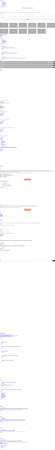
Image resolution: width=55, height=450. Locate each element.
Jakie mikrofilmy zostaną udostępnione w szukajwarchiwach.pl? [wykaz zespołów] (11, 346)
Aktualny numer (2, 241)
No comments (1, 115)
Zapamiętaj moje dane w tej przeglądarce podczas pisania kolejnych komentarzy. (8, 233)
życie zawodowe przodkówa (3, 144)
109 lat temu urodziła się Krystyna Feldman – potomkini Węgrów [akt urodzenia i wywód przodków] (9, 335)
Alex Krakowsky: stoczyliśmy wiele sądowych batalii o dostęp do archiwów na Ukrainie (11, 389)
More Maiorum (21, 206)
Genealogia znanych (4, 4)
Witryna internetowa (2, 232)
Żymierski (2, 140)
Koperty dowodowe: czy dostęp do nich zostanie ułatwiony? (8, 47)
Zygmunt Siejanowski (3, 142)
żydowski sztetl (2, 143)
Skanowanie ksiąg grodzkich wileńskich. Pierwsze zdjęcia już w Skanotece (7, 336)
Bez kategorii (2, 394)
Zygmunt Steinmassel (3, 141)
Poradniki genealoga (4, 1)
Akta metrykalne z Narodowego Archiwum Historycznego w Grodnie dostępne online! (12, 419)
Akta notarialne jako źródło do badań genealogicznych (7, 360)
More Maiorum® (1, 36)
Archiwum (2, 6)
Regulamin (2, 446)
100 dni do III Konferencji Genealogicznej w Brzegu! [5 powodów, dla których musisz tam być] (14, 408)
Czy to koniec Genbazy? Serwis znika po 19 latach (7, 430)
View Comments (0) (1, 235)
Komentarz (1, 229)
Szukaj (53, 260)
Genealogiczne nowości (4, 46)
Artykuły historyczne (4, 3)
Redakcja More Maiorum (4, 5)
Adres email (1, 231)
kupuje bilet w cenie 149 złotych (27, 179)
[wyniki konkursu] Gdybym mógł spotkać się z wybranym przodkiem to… (10, 355)
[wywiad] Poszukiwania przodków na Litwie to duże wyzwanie (8, 382)
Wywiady (3, 40)
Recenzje (2, 397)
